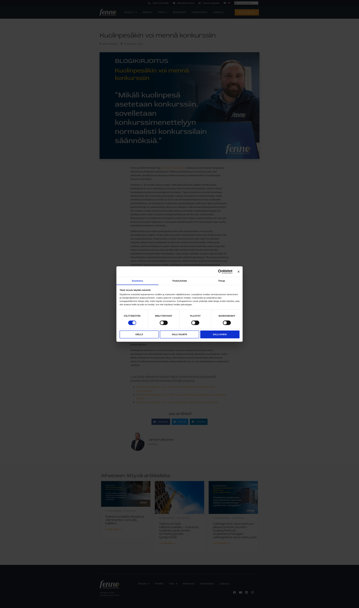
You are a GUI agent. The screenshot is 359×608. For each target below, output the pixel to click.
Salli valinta (179, 334)
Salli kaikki (220, 334)
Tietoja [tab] (221, 281)
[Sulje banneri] (239, 272)
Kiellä (139, 334)
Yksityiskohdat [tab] (179, 281)
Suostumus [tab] (137, 281)
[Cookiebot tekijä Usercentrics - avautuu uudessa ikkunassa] (220, 271)
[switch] (164, 323)
